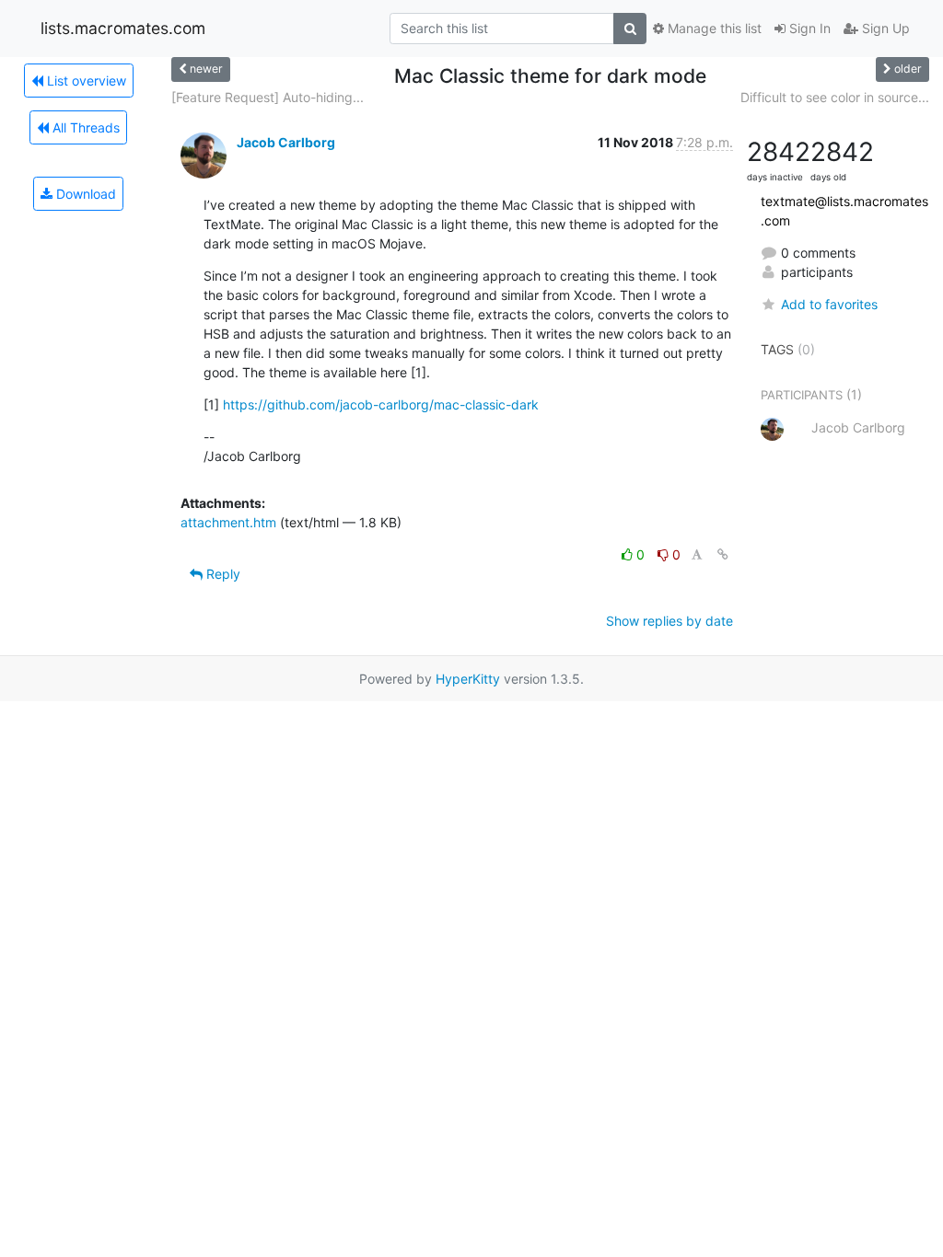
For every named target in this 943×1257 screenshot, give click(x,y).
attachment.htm (228, 522)
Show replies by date (669, 620)
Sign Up (884, 28)
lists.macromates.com (123, 28)
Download (84, 194)
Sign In (808, 28)
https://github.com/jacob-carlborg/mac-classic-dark (381, 404)
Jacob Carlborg (286, 142)
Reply (221, 574)
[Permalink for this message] (723, 554)
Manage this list (713, 28)
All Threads (84, 127)
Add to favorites (829, 304)
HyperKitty (468, 678)
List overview (84, 80)
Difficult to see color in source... (834, 97)
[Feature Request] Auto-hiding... (267, 97)
